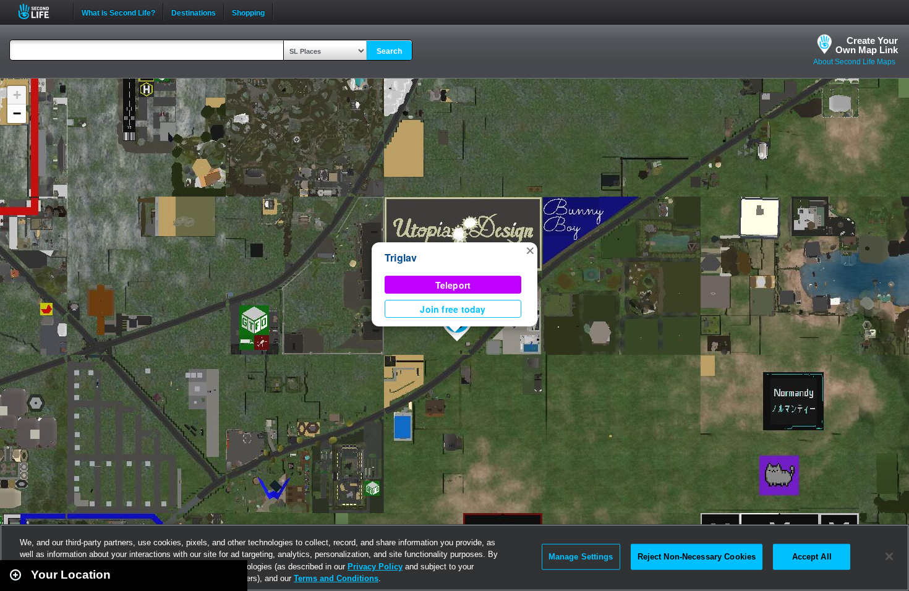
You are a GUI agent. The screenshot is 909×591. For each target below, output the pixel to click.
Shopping (248, 12)
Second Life (40, 11)
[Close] (889, 556)
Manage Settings (580, 556)
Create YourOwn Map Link (866, 45)
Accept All (812, 556)
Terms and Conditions (336, 578)
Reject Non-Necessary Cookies (697, 556)
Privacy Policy (375, 566)
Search (389, 51)
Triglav (401, 257)
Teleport (453, 285)
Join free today (452, 309)
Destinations (193, 12)
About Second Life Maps (854, 61)
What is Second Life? (118, 12)
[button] (530, 249)
